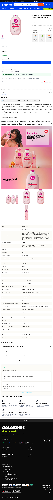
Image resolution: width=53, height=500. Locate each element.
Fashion (26, 8)
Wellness (4, 8)
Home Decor (11, 8)
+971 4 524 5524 (8, 479)
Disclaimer (48, 490)
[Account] (47, 5)
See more (3, 94)
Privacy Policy (47, 487)
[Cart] (49, 5)
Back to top (26, 420)
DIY (30, 8)
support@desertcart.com (11, 474)
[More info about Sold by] (18, 66)
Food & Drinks (19, 8)
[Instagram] (44, 440)
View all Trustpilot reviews (26, 392)
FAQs (49, 492)
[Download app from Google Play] (6, 491)
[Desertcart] (7, 5)
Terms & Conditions (45, 485)
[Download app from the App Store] (16, 491)
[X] (47, 440)
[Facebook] (50, 440)
